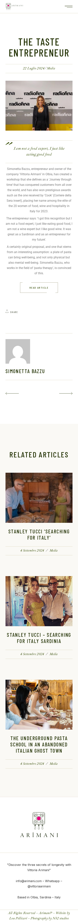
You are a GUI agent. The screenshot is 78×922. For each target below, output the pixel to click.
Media (51, 68)
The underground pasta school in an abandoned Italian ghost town (39, 744)
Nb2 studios (60, 918)
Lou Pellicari (18, 918)
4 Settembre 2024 (32, 550)
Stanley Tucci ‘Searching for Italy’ (39, 534)
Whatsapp (52, 881)
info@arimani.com (29, 881)
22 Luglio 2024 (33, 68)
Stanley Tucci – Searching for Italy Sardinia (39, 637)
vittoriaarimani (40, 886)
